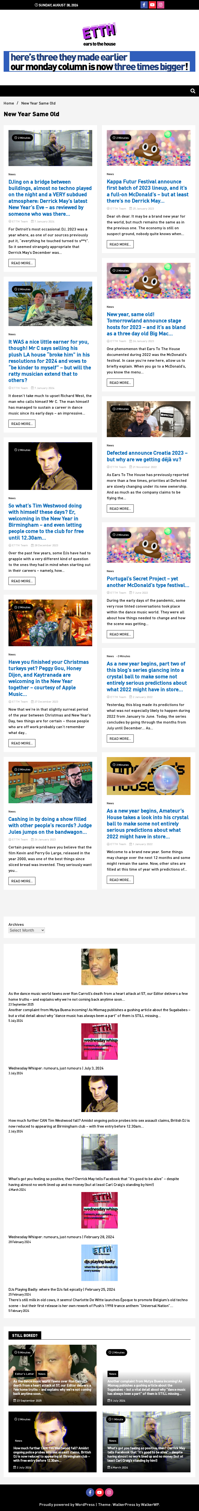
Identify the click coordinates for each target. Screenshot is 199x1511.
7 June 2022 (140, 592)
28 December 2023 (46, 545)
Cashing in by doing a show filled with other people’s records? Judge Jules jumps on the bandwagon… (50, 825)
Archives (16, 924)
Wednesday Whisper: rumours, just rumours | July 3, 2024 (56, 1068)
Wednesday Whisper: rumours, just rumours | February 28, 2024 (61, 1236)
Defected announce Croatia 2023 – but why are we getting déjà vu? (147, 456)
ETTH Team (20, 221)
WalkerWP (150, 1504)
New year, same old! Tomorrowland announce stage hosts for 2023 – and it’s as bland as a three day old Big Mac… (146, 323)
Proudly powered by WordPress (67, 1504)
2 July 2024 (23, 1467)
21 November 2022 (144, 467)
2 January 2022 (142, 697)
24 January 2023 (143, 341)
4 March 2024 (119, 1467)
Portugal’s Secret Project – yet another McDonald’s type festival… (148, 581)
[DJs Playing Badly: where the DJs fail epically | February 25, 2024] (99, 1263)
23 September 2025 (28, 1400)
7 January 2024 (44, 221)
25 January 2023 (143, 208)
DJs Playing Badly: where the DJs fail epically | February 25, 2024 (61, 1289)
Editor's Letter (24, 1374)
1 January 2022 (142, 844)
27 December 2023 (46, 701)
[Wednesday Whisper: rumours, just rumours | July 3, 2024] (99, 1042)
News (12, 174)
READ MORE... (22, 263)
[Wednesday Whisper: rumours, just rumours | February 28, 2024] (99, 1211)
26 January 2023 (45, 839)
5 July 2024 (117, 1400)
